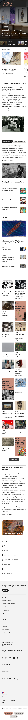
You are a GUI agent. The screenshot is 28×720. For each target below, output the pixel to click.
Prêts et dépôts (5, 636)
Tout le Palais (5, 664)
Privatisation (4, 626)
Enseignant (7, 564)
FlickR (14, 658)
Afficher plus (14, 459)
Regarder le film (6, 110)
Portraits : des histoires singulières (9, 197)
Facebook (2, 658)
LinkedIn (17, 658)
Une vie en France (6, 249)
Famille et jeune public (10, 555)
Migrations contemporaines (19, 141)
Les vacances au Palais (6, 264)
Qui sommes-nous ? (6, 600)
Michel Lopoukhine (7, 200)
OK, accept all (8, 713)
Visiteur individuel (8, 545)
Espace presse (5, 629)
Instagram (6, 658)
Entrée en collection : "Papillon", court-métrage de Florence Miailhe (14, 242)
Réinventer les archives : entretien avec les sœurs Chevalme (8, 259)
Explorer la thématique (8, 160)
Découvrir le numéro (7, 514)
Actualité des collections (7, 239)
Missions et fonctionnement (8, 603)
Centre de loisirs (8, 569)
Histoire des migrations (7, 141)
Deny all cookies (19, 713)
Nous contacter (5, 648)
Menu (21, 4)
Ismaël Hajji (5, 209)
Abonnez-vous (5, 654)
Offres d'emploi (5, 606)
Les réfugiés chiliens (7, 190)
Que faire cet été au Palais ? (9, 266)
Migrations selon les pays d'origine (9, 179)
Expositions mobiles (6, 632)
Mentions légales (6, 705)
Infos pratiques (5, 610)
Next (25, 65)
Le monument (5, 671)
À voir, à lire (4, 247)
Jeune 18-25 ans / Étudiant (11, 559)
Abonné (6, 550)
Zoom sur (4, 255)
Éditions (3, 613)
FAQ (3, 702)
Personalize (14, 716)
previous (3, 65)
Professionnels (8, 573)
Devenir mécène (5, 622)
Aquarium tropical (6, 686)
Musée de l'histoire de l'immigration (11, 679)
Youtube (10, 658)
